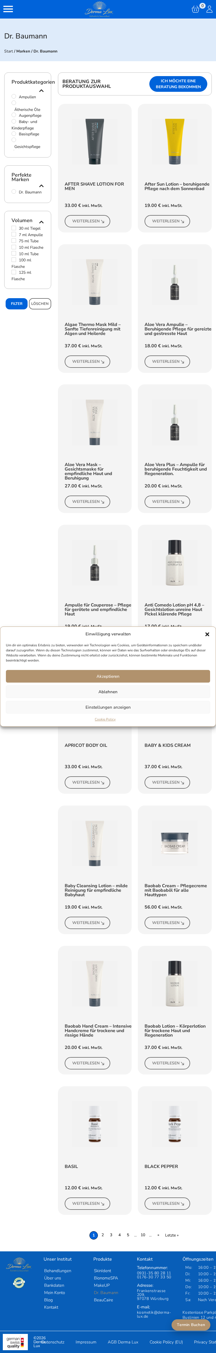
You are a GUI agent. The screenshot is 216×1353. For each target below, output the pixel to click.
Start (8, 51)
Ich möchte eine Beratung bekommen (178, 84)
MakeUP (102, 1285)
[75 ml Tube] (14, 240)
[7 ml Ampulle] (14, 234)
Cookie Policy (105, 719)
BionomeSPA (106, 1278)
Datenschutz (52, 1342)
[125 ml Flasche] (14, 272)
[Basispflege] (14, 133)
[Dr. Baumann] (14, 191)
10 (143, 1235)
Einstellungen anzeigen (108, 707)
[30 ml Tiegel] (14, 228)
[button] (207, 634)
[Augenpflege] (14, 115)
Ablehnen (108, 692)
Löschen (40, 303)
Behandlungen (57, 1271)
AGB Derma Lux (123, 1342)
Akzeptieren (108, 676)
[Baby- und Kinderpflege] (14, 121)
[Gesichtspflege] (14, 140)
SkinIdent (102, 1271)
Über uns (52, 1278)
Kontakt (51, 1307)
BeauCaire (103, 1300)
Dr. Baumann (106, 1292)
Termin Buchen (191, 1324)
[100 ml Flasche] (14, 259)
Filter (16, 303)
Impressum (86, 1342)
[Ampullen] (14, 96)
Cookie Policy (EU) (166, 1342)
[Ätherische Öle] (14, 103)
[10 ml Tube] (14, 253)
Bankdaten (54, 1285)
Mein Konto (54, 1292)
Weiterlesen (86, 221)
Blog (48, 1300)
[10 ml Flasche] (14, 247)
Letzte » (172, 1235)
